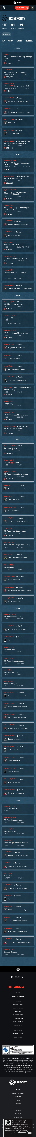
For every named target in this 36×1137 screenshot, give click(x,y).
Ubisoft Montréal (18, 996)
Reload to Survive (23, 247)
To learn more (22, 1132)
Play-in (19, 392)
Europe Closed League (20, 333)
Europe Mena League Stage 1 (21, 58)
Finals (19, 61)
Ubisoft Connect (18, 1093)
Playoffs (27, 74)
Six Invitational (17, 429)
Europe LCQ (8, 318)
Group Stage (21, 476)
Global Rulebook (18, 1033)
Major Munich (17, 178)
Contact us (18, 1110)
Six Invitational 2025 (19, 259)
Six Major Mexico (10, 831)
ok (29, 1132)
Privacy (18, 1114)
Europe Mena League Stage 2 (21, 193)
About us (18, 1096)
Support (18, 1103)
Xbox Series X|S (18, 1008)
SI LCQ (6, 274)
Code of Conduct (18, 1037)
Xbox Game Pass (18, 1004)
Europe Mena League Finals (21, 164)
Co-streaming (20, 8)
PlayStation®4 (18, 1018)
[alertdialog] (18, 1128)
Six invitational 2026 (19, 143)
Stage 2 (7, 180)
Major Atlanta (19, 448)
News (18, 1100)
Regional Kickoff (10, 74)
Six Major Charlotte (11, 672)
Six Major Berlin (9, 650)
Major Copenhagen (19, 531)
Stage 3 (7, 619)
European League (17, 617)
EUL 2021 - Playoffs (11, 809)
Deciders (20, 417)
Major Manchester (19, 390)
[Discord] (18, 969)
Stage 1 (7, 61)
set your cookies (9, 1134)
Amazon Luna (18, 1025)
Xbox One (18, 1011)
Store (18, 1089)
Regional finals (10, 167)
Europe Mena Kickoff (21, 86)
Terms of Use (18, 1117)
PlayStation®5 (18, 1015)
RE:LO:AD (15, 245)
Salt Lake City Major (19, 72)
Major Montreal (17, 304)
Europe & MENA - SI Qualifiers (15, 272)
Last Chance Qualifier (12, 278)
